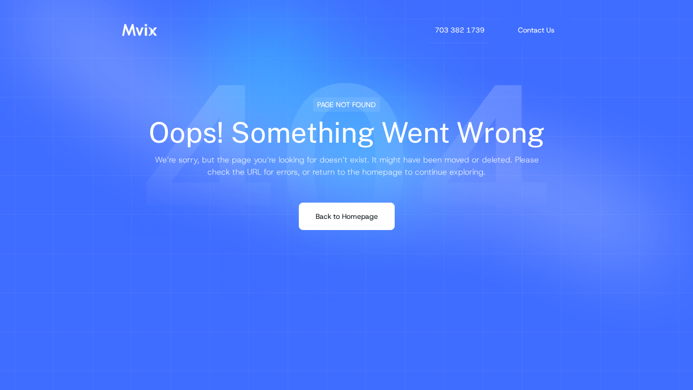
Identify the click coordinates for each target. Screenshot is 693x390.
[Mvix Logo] (139, 30)
